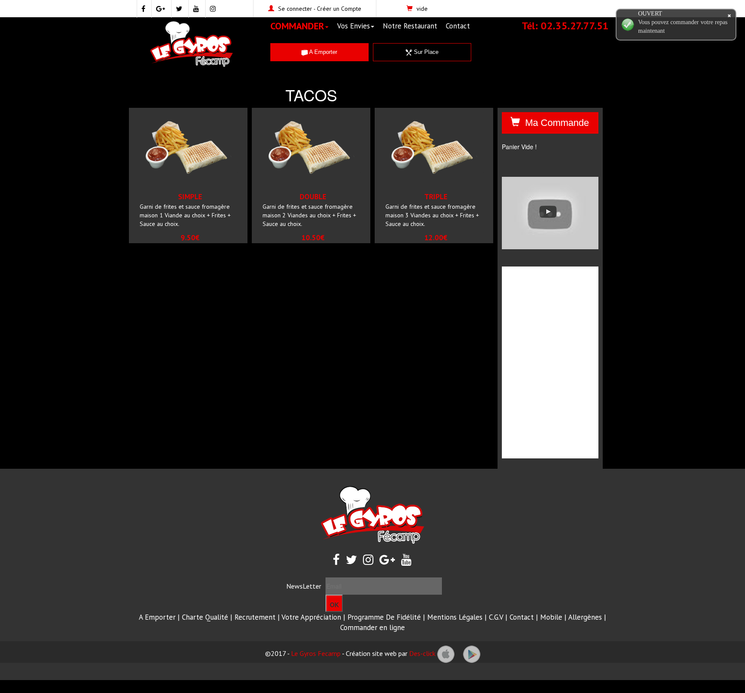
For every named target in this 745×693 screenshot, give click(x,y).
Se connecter (295, 9)
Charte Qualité (205, 617)
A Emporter (322, 52)
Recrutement (255, 617)
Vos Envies (353, 26)
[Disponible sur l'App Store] (445, 653)
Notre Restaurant (410, 26)
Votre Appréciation (311, 617)
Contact (458, 26)
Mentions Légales (454, 617)
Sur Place (425, 52)
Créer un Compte (339, 9)
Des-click (422, 653)
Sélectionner (199, 191)
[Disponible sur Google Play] (471, 653)
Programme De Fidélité (384, 617)
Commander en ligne (372, 627)
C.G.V (496, 617)
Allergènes (585, 617)
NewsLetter (303, 586)
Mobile (551, 617)
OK (334, 604)
